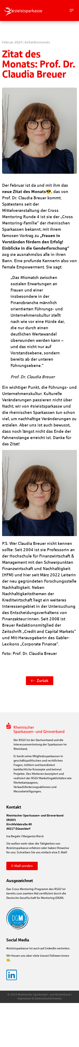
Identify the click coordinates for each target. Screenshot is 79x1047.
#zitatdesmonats (37, 42)
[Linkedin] (11, 975)
